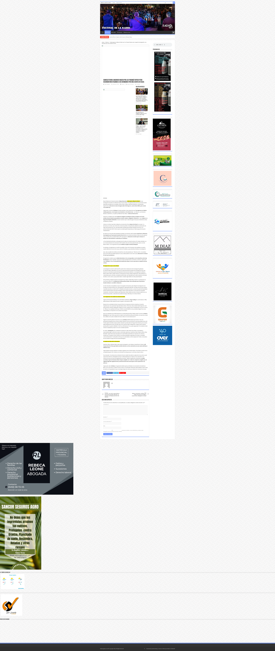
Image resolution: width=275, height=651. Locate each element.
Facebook (120, 32)
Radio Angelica (107, 84)
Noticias (108, 32)
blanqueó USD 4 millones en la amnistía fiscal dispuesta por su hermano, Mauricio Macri (125, 352)
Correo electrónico (107, 421)
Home (103, 42)
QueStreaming (154, 648)
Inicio (114, 2)
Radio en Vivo (119, 2)
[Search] (174, 3)
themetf (173, 648)
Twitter (114, 32)
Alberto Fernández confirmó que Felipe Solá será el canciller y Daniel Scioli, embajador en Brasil (139, 394)
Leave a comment (130, 84)
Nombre (105, 417)
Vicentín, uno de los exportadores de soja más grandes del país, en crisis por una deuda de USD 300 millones (112, 395)
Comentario (106, 404)
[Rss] (165, 3)
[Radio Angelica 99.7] (137, 17)
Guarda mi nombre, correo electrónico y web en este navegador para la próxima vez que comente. (123, 431)
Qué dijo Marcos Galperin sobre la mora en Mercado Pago (141, 113)
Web (104, 425)
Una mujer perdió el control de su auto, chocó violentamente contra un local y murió (125, 37)
